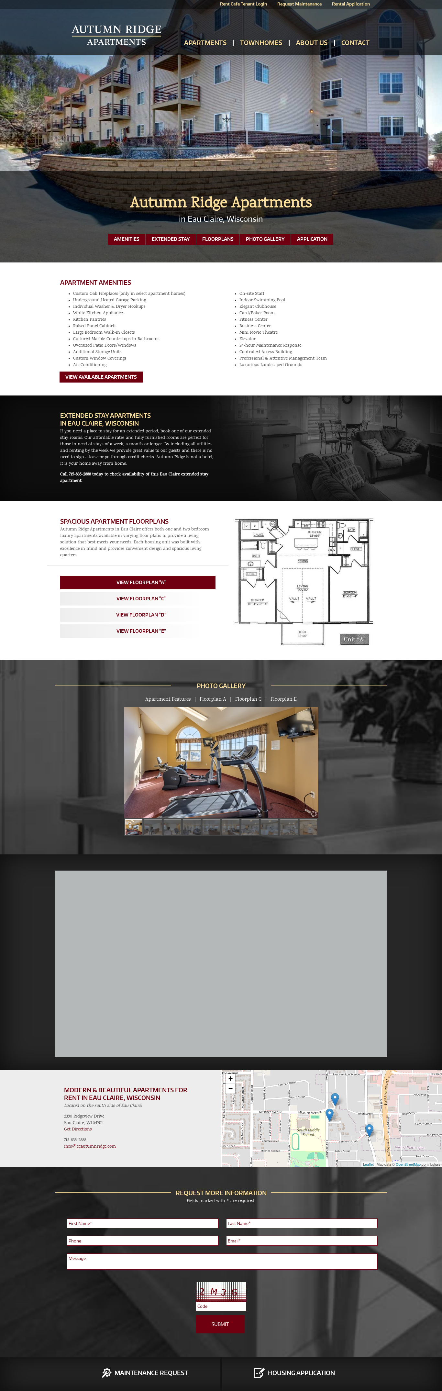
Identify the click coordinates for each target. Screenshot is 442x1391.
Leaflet (368, 1164)
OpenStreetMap (408, 1164)
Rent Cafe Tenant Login (243, 3)
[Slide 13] (289, 827)
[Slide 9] (211, 827)
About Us (312, 42)
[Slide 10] (230, 827)
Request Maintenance (299, 3)
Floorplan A (213, 699)
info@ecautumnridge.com (90, 1146)
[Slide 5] (133, 827)
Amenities (126, 239)
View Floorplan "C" (141, 598)
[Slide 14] (308, 827)
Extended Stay (171, 239)
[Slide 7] (172, 827)
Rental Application (351, 3)
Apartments (205, 42)
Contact (355, 42)
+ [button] (230, 1078)
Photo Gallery (265, 239)
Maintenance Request (151, 1373)
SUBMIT (220, 1324)
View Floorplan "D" (141, 615)
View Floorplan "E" (141, 631)
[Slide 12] (269, 827)
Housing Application (301, 1373)
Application (312, 239)
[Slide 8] (192, 827)
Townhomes (261, 42)
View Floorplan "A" (141, 582)
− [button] (230, 1089)
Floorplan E (284, 699)
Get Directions (78, 1129)
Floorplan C (248, 699)
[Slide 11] (250, 827)
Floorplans (218, 239)
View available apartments (101, 377)
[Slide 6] (153, 827)
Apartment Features (168, 699)
